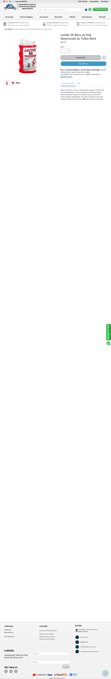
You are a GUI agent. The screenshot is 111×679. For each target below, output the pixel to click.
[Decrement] (62, 51)
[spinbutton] (66, 51)
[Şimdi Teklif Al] (77, 637)
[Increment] (69, 51)
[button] (21, 1)
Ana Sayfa (8, 29)
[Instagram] (15, 671)
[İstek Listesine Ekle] (104, 57)
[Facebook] (6, 671)
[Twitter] (11, 671)
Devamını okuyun (66, 77)
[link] (68, 83)
